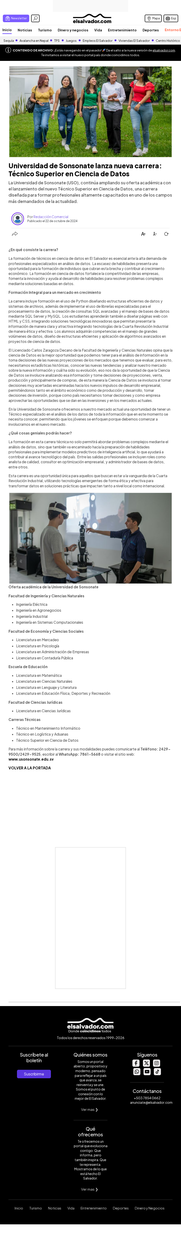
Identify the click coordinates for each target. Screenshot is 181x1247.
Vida (98, 30)
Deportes (151, 30)
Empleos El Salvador (97, 40)
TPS (57, 40)
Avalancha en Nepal (34, 40)
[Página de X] (146, 1065)
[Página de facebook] (136, 1065)
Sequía (9, 40)
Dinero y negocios (73, 30)
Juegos (71, 40)
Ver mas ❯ (89, 1109)
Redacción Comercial (50, 217)
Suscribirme (34, 1073)
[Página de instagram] (156, 1065)
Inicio (7, 30)
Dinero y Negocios (150, 1208)
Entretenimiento (122, 30)
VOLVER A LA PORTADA (29, 768)
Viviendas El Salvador (134, 40)
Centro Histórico (168, 40)
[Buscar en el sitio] (35, 18)
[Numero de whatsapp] (136, 1074)
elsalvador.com (163, 50)
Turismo (45, 30)
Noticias (25, 30)
